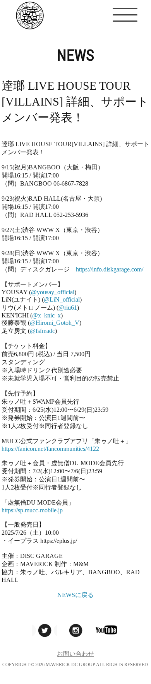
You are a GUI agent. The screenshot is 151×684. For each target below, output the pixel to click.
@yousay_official (52, 292)
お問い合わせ (75, 653)
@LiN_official (62, 299)
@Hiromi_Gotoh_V (54, 322)
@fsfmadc (42, 331)
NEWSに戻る (75, 595)
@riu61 (67, 307)
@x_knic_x (46, 315)
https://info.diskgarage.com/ (109, 269)
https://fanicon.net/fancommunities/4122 (50, 448)
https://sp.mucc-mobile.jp (32, 510)
